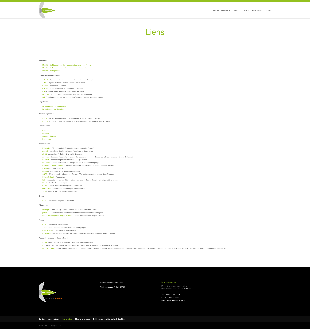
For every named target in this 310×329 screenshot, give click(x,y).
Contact (268, 10)
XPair (44, 227)
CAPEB (45, 86)
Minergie (45, 210)
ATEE (44, 154)
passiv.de (46, 213)
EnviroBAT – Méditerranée (52, 165)
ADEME (45, 80)
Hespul (45, 171)
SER (44, 191)
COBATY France (48, 248)
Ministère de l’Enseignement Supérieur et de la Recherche (64, 68)
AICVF (44, 242)
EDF (44, 91)
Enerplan (45, 160)
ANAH (44, 83)
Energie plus (47, 230)
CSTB (44, 88)
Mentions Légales (82, 319)
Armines (45, 157)
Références (257, 10)
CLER (44, 186)
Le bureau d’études (220, 10)
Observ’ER (46, 188)
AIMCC (45, 151)
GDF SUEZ (46, 94)
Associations (53, 319)
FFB (44, 201)
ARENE (45, 118)
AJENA (45, 168)
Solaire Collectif (48, 177)
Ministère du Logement (51, 71)
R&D (245, 10)
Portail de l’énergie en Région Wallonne (57, 215)
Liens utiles (67, 319)
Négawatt (46, 163)
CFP (44, 225)
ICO (43, 180)
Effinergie (46, 148)
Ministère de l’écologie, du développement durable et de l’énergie (67, 65)
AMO (235, 10)
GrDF (44, 97)
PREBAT (45, 121)
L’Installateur (47, 233)
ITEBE (44, 183)
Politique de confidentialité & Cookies (109, 319)
